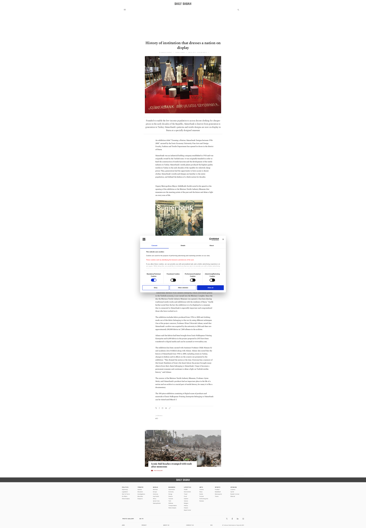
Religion (186, 503)
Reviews (201, 501)
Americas (155, 494)
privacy (144, 525)
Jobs (123, 525)
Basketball (218, 492)
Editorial (232, 496)
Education (140, 492)
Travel (185, 494)
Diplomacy (125, 489)
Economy (171, 492)
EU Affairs (124, 496)
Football (217, 489)
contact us (190, 525)
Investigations (141, 494)
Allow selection (183, 288)
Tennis (216, 496)
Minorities (140, 496)
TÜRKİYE (140, 487)
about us (166, 525)
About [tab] (211, 245)
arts (156, 418)
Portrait (201, 496)
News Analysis (126, 498)
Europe (155, 492)
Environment (187, 492)
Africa (154, 498)
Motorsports (218, 494)
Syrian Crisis (156, 501)
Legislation (125, 492)
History (186, 505)
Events (201, 494)
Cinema (201, 489)
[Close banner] (223, 239)
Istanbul (140, 489)
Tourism (171, 498)
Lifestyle (187, 487)
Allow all (210, 288)
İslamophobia (157, 503)
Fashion (186, 498)
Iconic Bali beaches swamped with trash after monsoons (171, 465)
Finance (171, 496)
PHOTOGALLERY (158, 470)
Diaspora (140, 498)
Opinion (233, 487)
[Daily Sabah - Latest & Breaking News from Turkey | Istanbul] (183, 3)
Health (185, 489)
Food (185, 496)
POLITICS (125, 487)
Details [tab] (183, 245)
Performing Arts (203, 498)
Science (186, 501)
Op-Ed (232, 492)
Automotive (172, 489)
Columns (232, 489)
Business (172, 487)
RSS (211, 525)
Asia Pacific (156, 496)
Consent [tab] (154, 245)
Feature (186, 508)
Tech (170, 501)
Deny (155, 288)
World (155, 487)
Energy (170, 494)
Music (201, 492)
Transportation (173, 505)
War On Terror (126, 494)
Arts (201, 487)
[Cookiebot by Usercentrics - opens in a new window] (210, 239)
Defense (171, 503)
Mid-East (155, 489)
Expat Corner (187, 510)
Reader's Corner (234, 494)
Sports (217, 487)
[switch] (173, 280)
